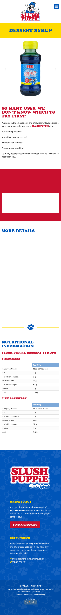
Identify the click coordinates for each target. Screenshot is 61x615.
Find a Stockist (25, 524)
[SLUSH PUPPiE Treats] (30, 11)
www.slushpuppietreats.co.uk (20, 589)
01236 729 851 (19, 562)
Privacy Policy (39, 595)
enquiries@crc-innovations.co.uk (28, 559)
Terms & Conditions (24, 595)
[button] (5, 69)
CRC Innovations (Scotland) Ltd (30, 592)
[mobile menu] (56, 6)
